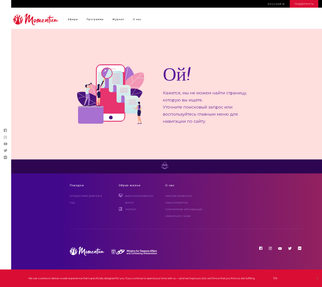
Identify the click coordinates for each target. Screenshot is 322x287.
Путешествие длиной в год (86, 199)
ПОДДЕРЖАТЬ (304, 3)
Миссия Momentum (178, 196)
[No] (317, 278)
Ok (275, 278)
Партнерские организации (183, 209)
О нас (137, 19)
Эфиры (73, 19)
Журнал (118, 19)
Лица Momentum (176, 202)
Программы (95, 19)
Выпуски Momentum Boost (139, 199)
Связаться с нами (177, 216)
